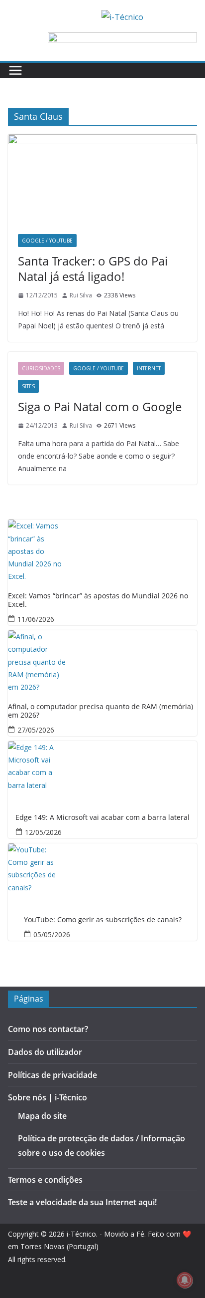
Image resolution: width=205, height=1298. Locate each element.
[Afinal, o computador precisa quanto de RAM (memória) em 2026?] (102, 660)
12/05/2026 (43, 832)
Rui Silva (81, 295)
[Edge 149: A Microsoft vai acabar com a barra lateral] (102, 771)
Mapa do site (42, 1115)
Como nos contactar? (48, 1029)
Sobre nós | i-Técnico (47, 1097)
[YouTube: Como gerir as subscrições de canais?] (102, 873)
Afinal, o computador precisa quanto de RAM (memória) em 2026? (100, 711)
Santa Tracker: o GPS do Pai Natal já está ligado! (93, 268)
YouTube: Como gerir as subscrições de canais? (103, 920)
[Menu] (15, 70)
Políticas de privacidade (52, 1074)
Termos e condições (45, 1179)
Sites (28, 386)
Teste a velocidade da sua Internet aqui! (82, 1202)
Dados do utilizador (45, 1051)
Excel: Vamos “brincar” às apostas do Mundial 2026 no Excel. (98, 600)
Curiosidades (41, 368)
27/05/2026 (35, 730)
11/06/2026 (35, 619)
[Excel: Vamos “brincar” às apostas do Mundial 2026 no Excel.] (102, 549)
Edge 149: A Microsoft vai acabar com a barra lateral (102, 817)
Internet (149, 368)
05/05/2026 (51, 934)
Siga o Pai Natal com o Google (100, 406)
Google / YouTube (47, 240)
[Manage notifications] (185, 1280)
